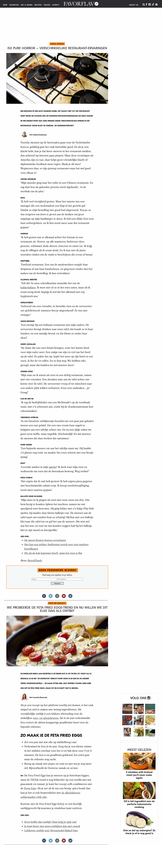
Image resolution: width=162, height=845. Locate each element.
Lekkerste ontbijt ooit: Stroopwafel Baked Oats (51, 830)
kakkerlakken (28, 287)
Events (55, 5)
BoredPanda (34, 560)
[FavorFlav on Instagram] (149, 5)
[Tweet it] (50, 597)
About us (133, 5)
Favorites (14, 5)
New (5, 5)
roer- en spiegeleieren (45, 718)
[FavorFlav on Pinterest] (156, 5)
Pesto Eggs (30, 788)
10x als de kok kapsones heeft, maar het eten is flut (53, 553)
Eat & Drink (27, 5)
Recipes (38, 5)
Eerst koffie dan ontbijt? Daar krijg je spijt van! (50, 822)
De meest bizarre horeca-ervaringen (45, 540)
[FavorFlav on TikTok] (153, 5)
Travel (47, 5)
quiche (53, 467)
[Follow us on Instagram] (57, 597)
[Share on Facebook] (44, 597)
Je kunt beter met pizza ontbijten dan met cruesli (52, 826)
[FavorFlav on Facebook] (146, 5)
